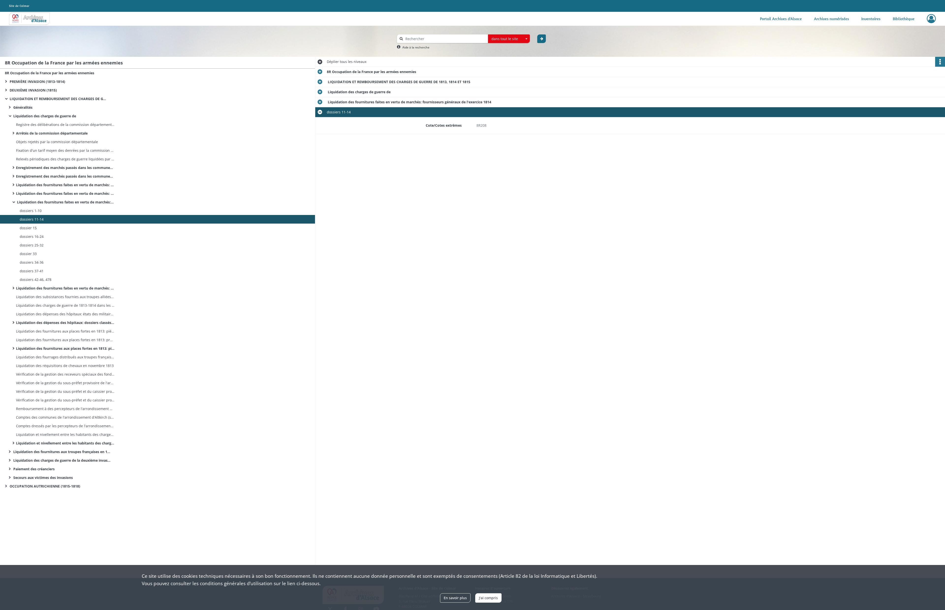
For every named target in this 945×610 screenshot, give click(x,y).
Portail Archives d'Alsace (781, 18)
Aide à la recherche (415, 47)
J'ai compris (488, 597)
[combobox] (509, 38)
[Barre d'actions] (940, 62)
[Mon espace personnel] (931, 19)
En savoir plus (455, 597)
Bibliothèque (903, 18)
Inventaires (871, 18)
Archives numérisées (831, 18)
